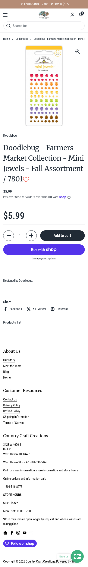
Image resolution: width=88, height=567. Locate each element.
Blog (6, 372)
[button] (80, 15)
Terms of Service (13, 423)
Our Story (9, 360)
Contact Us (10, 399)
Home (6, 38)
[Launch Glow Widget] (77, 556)
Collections (22, 38)
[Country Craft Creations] (44, 15)
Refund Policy (11, 411)
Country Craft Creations (40, 561)
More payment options (44, 258)
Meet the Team (12, 366)
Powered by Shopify (68, 561)
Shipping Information (16, 417)
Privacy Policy (11, 405)
